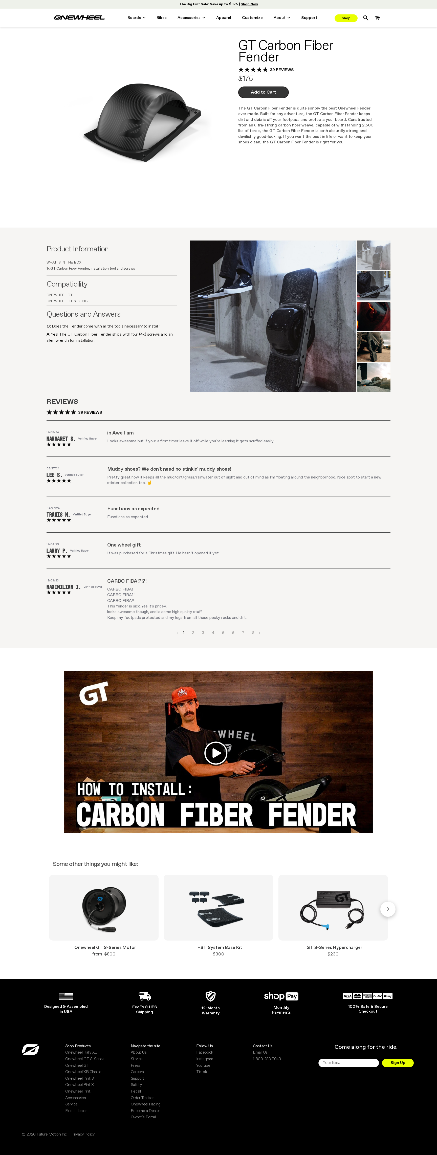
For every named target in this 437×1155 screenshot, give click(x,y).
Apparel (223, 18)
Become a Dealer (145, 1111)
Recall (136, 1091)
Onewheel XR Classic (83, 1072)
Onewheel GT (77, 1066)
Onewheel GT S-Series (84, 1059)
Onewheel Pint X (79, 1085)
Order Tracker (142, 1098)
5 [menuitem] (223, 633)
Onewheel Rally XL (81, 1053)
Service (71, 1104)
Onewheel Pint (78, 1091)
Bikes (162, 18)
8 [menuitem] (253, 633)
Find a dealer (76, 1111)
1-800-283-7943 (267, 1059)
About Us (139, 1053)
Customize (252, 18)
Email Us (260, 1053)
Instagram (204, 1059)
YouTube (203, 1066)
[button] (178, 633)
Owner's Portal (143, 1117)
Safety (136, 1085)
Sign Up (397, 1062)
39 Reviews (282, 70)
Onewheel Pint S (79, 1079)
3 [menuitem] (203, 633)
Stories (137, 1059)
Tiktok (201, 1072)
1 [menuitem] (183, 633)
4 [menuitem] (213, 633)
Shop (346, 18)
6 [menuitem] (233, 633)
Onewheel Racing (146, 1104)
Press (136, 1066)
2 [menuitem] (193, 633)
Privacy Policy (83, 1134)
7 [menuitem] (243, 633)
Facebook (204, 1053)
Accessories (75, 1098)
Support (309, 18)
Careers (137, 1072)
